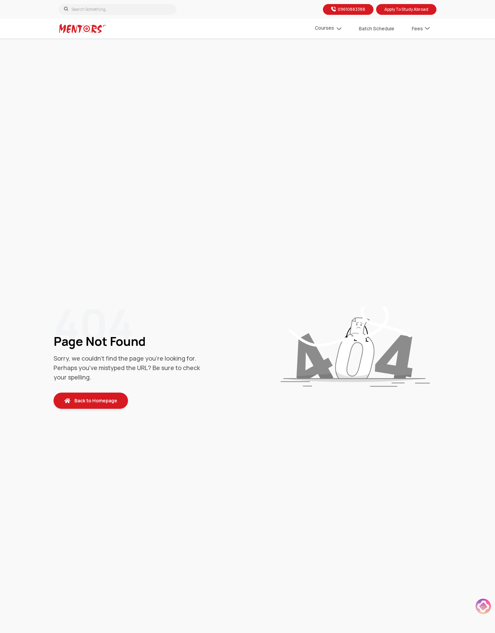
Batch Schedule (376, 28)
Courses (324, 28)
